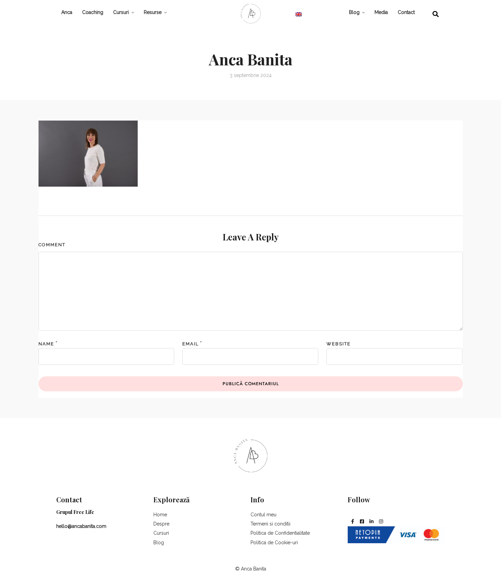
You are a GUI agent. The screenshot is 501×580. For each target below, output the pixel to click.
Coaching (92, 12)
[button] (435, 13)
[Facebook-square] (362, 521)
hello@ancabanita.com (81, 526)
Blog (354, 12)
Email (190, 343)
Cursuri (121, 12)
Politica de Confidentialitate (280, 533)
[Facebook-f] (352, 521)
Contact (406, 12)
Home (160, 514)
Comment (52, 244)
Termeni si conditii (270, 524)
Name (46, 343)
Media (381, 12)
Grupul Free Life (75, 512)
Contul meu (263, 514)
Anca (66, 12)
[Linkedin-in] (371, 521)
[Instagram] (381, 521)
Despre (161, 524)
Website (339, 343)
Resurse (153, 12)
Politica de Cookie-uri (274, 542)
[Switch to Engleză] (298, 14)
